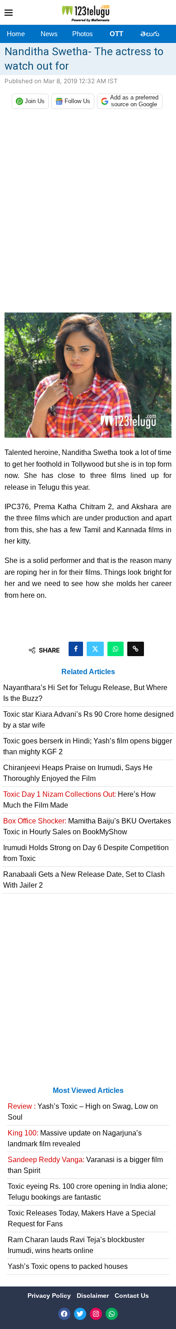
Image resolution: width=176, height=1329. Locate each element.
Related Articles (88, 672)
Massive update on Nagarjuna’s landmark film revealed (75, 1138)
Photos (82, 34)
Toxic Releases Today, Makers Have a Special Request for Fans (82, 1218)
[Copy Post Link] (135, 649)
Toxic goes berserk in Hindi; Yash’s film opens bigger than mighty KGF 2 (87, 746)
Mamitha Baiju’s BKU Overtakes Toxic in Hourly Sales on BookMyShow (87, 826)
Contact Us (132, 1295)
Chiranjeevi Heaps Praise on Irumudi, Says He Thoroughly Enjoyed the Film (78, 773)
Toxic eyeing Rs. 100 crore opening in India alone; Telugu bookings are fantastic (87, 1191)
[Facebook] (64, 1314)
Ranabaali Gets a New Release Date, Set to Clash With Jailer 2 (84, 879)
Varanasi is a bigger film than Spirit (85, 1165)
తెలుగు (149, 34)
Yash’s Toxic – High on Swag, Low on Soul (83, 1111)
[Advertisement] (88, 213)
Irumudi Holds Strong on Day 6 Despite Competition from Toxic (86, 853)
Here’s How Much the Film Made (79, 799)
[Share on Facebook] (76, 649)
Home (16, 34)
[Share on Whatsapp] (115, 649)
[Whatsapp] (112, 1314)
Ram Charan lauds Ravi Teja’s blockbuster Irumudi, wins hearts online (76, 1245)
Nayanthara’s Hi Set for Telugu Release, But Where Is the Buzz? (85, 693)
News (49, 34)
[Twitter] (80, 1314)
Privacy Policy (50, 1295)
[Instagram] (96, 1314)
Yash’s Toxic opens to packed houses (68, 1266)
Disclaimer (94, 1295)
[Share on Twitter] (95, 649)
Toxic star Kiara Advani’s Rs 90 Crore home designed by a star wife (88, 719)
